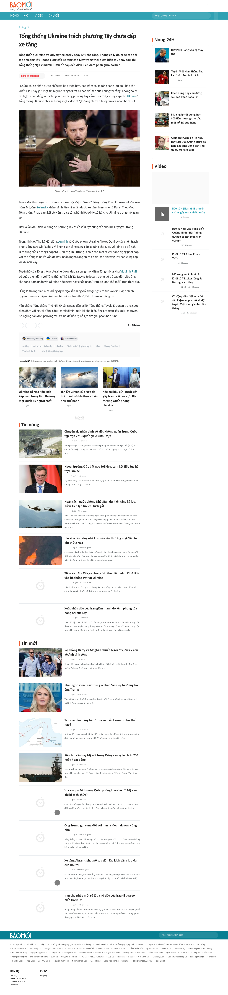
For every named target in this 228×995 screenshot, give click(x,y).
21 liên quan (82, 765)
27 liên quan (192, 313)
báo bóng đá (194, 949)
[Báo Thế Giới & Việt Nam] (67, 511)
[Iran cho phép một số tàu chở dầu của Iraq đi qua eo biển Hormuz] (40, 908)
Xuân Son (190, 945)
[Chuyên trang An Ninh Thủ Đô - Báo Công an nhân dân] (21, 406)
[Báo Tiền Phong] (67, 618)
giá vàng (201, 945)
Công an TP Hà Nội (69, 957)
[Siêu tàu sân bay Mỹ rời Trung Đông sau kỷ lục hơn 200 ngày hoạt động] (40, 767)
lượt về (54, 957)
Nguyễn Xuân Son (61, 961)
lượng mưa (128, 953)
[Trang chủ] (21, 6)
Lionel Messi (100, 945)
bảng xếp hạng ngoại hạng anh (67, 945)
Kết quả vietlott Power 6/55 (170, 945)
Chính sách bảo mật (18, 982)
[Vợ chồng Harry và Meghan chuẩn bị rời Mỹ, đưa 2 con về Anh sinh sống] (40, 662)
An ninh (63, 241)
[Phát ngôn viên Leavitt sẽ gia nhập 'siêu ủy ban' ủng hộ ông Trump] (40, 697)
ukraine (59, 346)
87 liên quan (82, 800)
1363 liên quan (85, 548)
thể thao (141, 953)
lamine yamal (85, 953)
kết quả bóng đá (19, 957)
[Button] (216, 16)
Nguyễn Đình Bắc (79, 961)
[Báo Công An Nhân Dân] (30, 76)
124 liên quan (193, 287)
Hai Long (87, 945)
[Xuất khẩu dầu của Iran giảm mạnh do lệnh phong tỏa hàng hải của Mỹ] (40, 620)
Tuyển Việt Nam (113, 953)
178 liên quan (83, 730)
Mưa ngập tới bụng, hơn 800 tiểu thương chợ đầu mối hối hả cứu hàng (186, 118)
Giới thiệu (14, 976)
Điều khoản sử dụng (18, 979)
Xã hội (140, 945)
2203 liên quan (83, 870)
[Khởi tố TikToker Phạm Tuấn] (162, 260)
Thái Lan (121, 957)
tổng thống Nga (55, 351)
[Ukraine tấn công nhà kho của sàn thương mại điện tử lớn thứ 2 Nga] (40, 550)
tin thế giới (17, 961)
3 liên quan (81, 476)
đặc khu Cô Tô (44, 961)
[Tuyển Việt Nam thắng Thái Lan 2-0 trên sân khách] (162, 77)
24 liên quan (82, 695)
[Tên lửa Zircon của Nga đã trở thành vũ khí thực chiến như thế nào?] (79, 377)
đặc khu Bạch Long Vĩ (177, 957)
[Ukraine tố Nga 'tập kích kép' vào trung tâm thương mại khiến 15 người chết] (37, 377)
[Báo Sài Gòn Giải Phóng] (175, 217)
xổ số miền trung (19, 953)
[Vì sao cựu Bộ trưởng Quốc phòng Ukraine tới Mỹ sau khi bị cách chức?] (40, 802)
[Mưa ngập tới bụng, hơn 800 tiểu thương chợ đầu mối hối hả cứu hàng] (162, 120)
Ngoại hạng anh (37, 953)
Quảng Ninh (17, 945)
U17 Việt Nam (43, 945)
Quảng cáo (14, 984)
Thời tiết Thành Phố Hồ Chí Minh (88, 949)
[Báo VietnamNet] (67, 548)
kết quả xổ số (70, 953)
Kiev (98, 346)
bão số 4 (99, 953)
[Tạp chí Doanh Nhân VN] (174, 102)
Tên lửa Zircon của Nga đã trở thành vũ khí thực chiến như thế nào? (79, 396)
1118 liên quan (85, 835)
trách (42, 351)
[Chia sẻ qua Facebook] (21, 325)
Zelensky (42, 207)
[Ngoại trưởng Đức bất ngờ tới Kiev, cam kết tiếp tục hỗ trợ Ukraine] (40, 479)
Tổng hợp (43, 976)
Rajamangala (35, 949)
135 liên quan (186, 245)
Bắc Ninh (208, 953)
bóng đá (196, 953)
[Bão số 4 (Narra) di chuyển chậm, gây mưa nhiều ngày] (162, 214)
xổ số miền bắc (136, 949)
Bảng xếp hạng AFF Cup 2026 (116, 961)
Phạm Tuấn (166, 949)
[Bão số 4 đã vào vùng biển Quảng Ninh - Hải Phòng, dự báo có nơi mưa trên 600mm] (162, 234)
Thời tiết (29, 945)
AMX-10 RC (72, 346)
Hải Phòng (207, 949)
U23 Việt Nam (54, 953)
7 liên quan (81, 660)
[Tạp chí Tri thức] (173, 80)
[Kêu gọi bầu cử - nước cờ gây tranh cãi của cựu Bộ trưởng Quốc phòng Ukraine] (121, 377)
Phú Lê (84, 957)
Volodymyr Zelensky (35, 339)
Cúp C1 (111, 957)
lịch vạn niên (152, 949)
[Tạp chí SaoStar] (174, 59)
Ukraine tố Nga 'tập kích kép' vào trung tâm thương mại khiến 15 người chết (37, 396)
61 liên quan (183, 263)
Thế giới (24, 27)
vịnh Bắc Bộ (180, 949)
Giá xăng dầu (158, 957)
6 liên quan (185, 217)
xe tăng (25, 346)
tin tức (67, 949)
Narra (123, 949)
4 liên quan (82, 511)
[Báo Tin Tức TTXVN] (66, 441)
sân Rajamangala (198, 957)
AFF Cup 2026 (112, 949)
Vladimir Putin (129, 271)
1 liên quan (83, 441)
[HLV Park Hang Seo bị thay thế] (162, 55)
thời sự (212, 957)
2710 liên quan (71, 76)
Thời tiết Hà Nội (19, 949)
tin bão (131, 957)
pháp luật (30, 961)
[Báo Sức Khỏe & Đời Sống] (67, 583)
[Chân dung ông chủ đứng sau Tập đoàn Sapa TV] (162, 98)
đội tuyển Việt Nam (39, 957)
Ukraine (132, 96)
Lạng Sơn (151, 945)
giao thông (95, 961)
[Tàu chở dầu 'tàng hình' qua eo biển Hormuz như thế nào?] (40, 732)
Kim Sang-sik (143, 957)
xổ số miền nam (155, 953)
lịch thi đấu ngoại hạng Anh (121, 945)
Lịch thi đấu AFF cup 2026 (178, 953)
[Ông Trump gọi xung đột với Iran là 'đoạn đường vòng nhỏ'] (40, 837)
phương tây (86, 346)
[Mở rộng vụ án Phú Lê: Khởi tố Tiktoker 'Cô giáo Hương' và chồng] (162, 280)
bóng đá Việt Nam (53, 949)
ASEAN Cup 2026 (97, 957)
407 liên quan (85, 583)
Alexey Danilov (111, 346)
